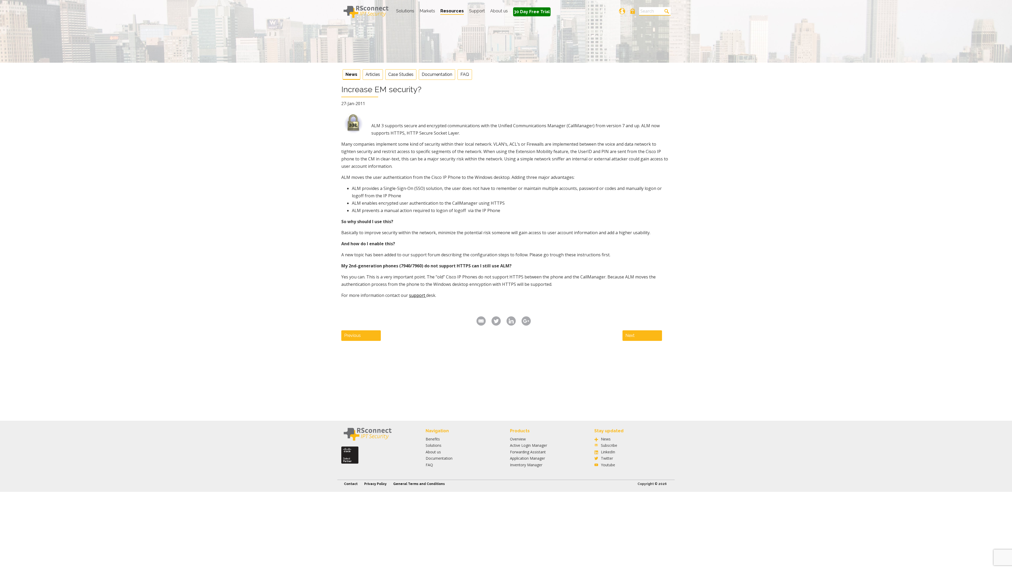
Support (477, 10)
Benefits (433, 439)
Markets (427, 10)
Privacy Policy (375, 484)
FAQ (464, 74)
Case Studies (400, 74)
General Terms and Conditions (419, 484)
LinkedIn (608, 451)
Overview (518, 439)
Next (630, 335)
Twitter (607, 458)
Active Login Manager (528, 445)
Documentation (437, 74)
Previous (352, 335)
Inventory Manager (526, 464)
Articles (373, 74)
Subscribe (609, 445)
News (351, 74)
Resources (452, 10)
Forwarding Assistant (528, 451)
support (417, 295)
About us (499, 10)
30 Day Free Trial (532, 11)
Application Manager (527, 458)
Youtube (608, 464)
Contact (351, 484)
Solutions (405, 10)
